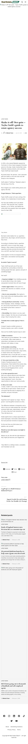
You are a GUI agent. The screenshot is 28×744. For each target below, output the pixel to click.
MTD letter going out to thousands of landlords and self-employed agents (13, 686)
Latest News (4, 119)
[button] (25, 2)
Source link (4, 462)
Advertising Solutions (16, 726)
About (7, 726)
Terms (19, 729)
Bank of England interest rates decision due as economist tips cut (13, 528)
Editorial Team (9, 133)
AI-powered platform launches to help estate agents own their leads (13, 552)
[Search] (22, 2)
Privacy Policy (12, 729)
